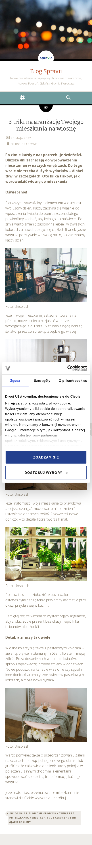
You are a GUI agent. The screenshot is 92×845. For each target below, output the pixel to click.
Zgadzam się (46, 457)
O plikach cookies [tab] (73, 380)
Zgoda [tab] (15, 380)
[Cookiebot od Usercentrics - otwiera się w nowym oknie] (67, 368)
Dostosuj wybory (43, 473)
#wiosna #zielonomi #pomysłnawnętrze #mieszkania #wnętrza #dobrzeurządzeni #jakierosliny (42, 818)
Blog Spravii (46, 71)
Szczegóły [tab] (42, 380)
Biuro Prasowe (24, 144)
